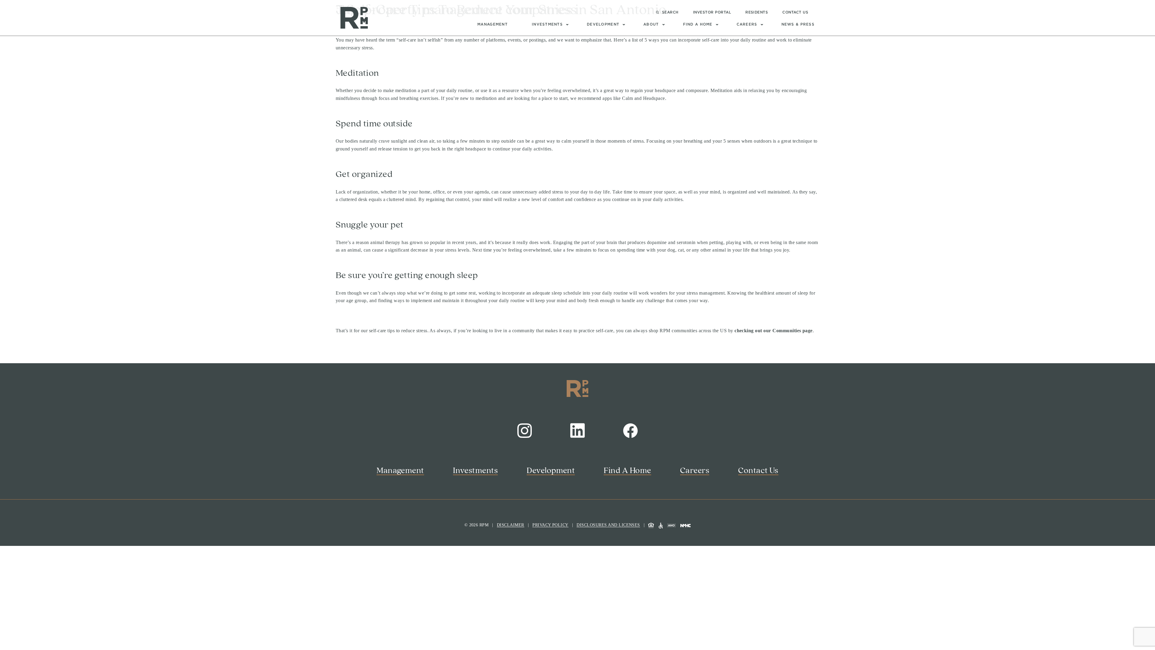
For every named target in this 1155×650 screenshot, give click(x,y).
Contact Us (795, 12)
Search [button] (670, 12)
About (651, 24)
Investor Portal (712, 12)
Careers (747, 24)
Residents (756, 12)
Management (492, 24)
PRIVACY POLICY (550, 525)
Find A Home (698, 24)
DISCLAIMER (510, 525)
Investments (547, 24)
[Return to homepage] (354, 17)
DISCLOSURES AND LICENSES (608, 525)
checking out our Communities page (774, 330)
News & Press (798, 24)
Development (603, 24)
